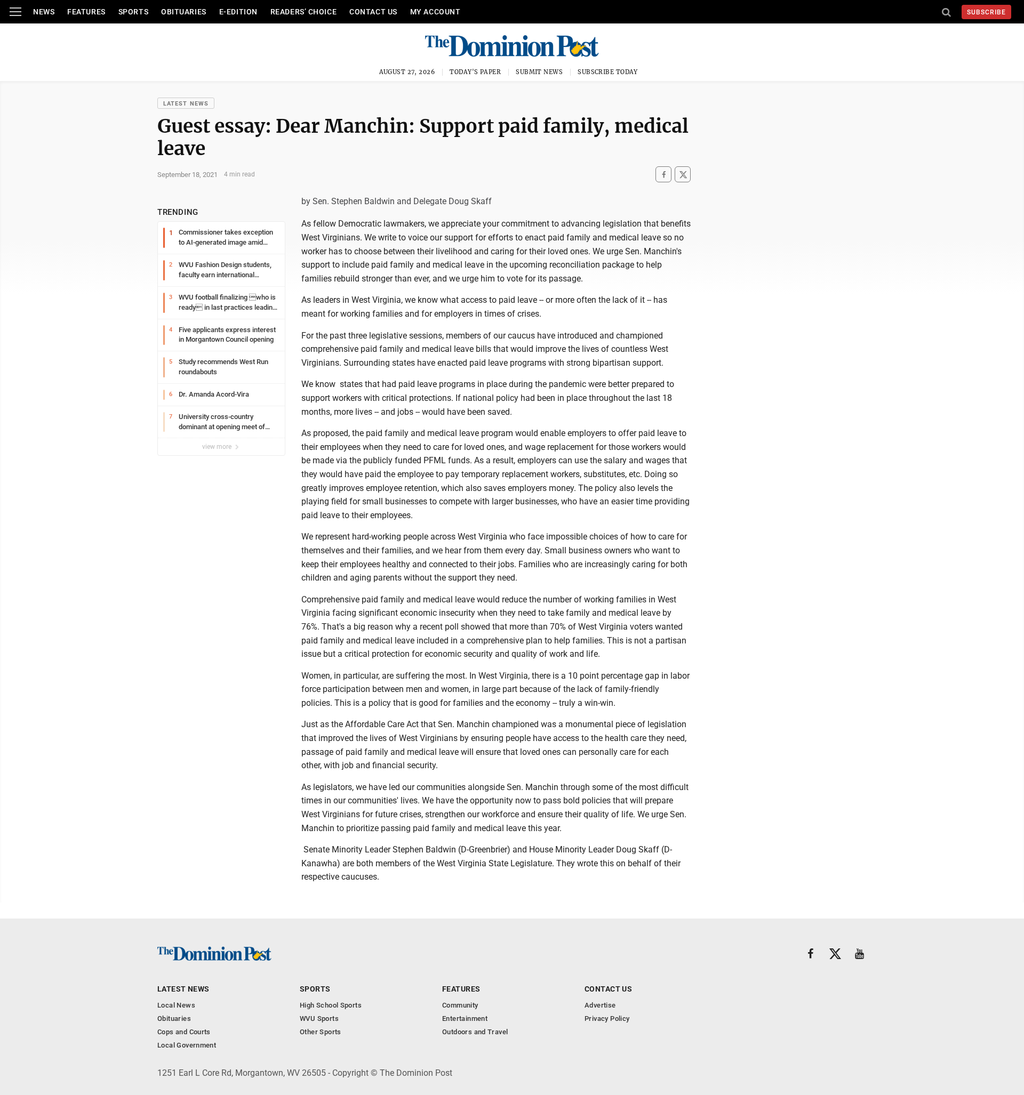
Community (460, 1005)
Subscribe (986, 12)
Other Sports (320, 1032)
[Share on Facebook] (663, 174)
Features (86, 11)
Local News (176, 1005)
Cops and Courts (184, 1032)
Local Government (186, 1045)
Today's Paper (475, 72)
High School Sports (331, 1005)
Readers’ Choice (303, 11)
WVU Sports (319, 1018)
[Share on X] (682, 174)
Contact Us (373, 11)
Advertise (600, 1005)
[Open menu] (15, 11)
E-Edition (238, 11)
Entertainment (464, 1018)
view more (217, 446)
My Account (435, 11)
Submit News (539, 72)
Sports (133, 11)
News (43, 11)
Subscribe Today (608, 72)
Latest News (186, 103)
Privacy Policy (607, 1018)
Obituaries (183, 11)
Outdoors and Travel (475, 1032)
